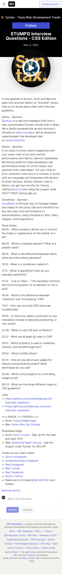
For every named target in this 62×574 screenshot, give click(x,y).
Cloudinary (8, 203)
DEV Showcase (38, 539)
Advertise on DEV (48, 535)
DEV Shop (45, 543)
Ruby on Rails (28, 558)
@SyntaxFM (38, 480)
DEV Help (32, 535)
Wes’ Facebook (14, 472)
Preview (27, 509)
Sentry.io (16, 189)
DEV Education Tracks (14, 535)
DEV (15, 555)
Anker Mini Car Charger (26, 424)
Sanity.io (7, 120)
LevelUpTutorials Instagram (21, 460)
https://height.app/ (24, 420)
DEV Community (14, 524)
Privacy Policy (33, 548)
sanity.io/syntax (15, 140)
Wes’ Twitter (12, 468)
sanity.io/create (24, 132)
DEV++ (38, 531)
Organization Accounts (17, 539)
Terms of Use (48, 548)
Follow (31, 25)
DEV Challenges (25, 531)
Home (12, 531)
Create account (50, 4)
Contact (8, 543)
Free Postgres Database (26, 543)
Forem (15, 552)
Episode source (11, 490)
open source (31, 552)
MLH (55, 543)
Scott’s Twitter (14, 476)
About (51, 539)
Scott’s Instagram (16, 456)
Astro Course (21, 434)
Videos (48, 531)
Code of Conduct (15, 548)
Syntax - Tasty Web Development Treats (33, 17)
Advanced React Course (26, 442)
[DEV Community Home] (11, 4)
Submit (12, 509)
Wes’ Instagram (14, 464)
